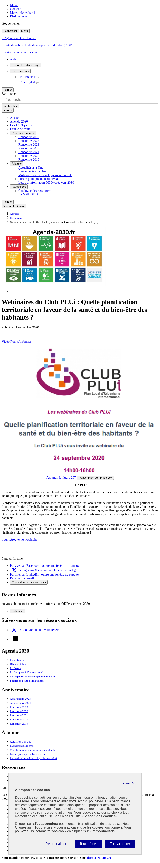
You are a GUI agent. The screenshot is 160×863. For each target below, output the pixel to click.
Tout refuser (88, 845)
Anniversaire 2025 (20, 698)
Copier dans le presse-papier (29, 582)
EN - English (27, 82)
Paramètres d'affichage (25, 65)
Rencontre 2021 (28, 152)
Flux (16, 638)
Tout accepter (120, 845)
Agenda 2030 (19, 121)
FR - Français (27, 77)
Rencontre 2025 (28, 137)
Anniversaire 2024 (20, 703)
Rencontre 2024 (28, 141)
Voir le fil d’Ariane (13, 206)
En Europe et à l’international (26, 672)
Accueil (15, 117)
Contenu (15, 9)
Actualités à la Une (30, 167)
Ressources (19, 186)
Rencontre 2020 (28, 155)
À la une (17, 163)
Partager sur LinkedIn (44, 574)
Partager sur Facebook (44, 565)
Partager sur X (47, 570)
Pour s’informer (20, 341)
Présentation (17, 660)
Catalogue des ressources (34, 190)
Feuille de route (20, 129)
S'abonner (18, 611)
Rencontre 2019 (28, 159)
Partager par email (22, 578)
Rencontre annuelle (23, 133)
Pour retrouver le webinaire (20, 539)
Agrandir (61, 477)
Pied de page (18, 16)
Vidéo (6, 341)
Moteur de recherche (23, 12)
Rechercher (10, 30)
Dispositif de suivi (20, 664)
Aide (13, 59)
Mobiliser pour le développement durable (45, 175)
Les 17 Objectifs (21, 125)
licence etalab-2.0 (99, 857)
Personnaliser (55, 845)
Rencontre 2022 (28, 148)
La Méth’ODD (28, 194)
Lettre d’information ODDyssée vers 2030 (46, 182)
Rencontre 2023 (28, 144)
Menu (14, 5)
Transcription (95, 477)
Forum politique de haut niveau (38, 179)
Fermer (7, 89)
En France (15, 668)
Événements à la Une (32, 171)
